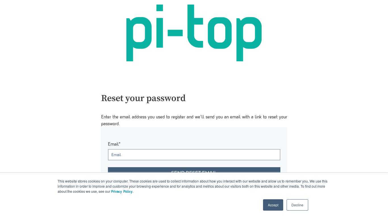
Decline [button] (297, 204)
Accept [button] (273, 204)
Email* (114, 144)
